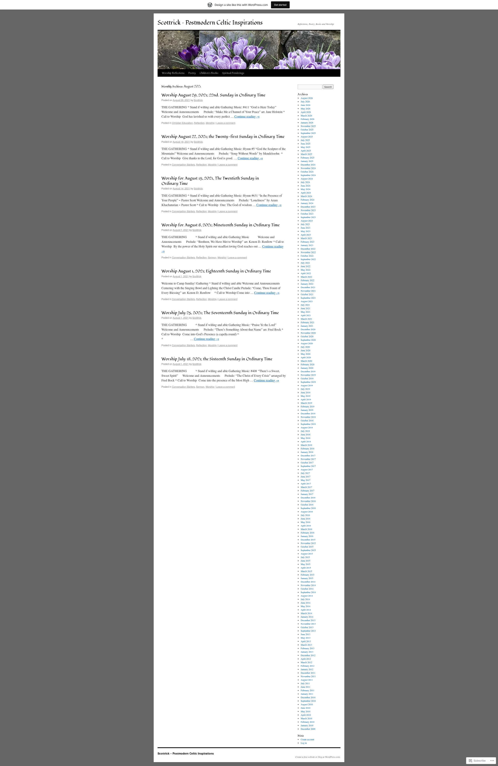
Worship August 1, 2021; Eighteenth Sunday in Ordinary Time (216, 271)
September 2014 (308, 592)
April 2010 (306, 714)
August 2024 (307, 178)
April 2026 (306, 112)
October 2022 (307, 255)
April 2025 (306, 150)
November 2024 (308, 168)
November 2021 (308, 290)
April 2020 (306, 357)
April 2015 (306, 567)
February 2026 (307, 119)
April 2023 (306, 234)
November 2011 (308, 676)
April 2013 (306, 641)
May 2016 (305, 522)
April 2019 (306, 399)
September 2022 (308, 259)
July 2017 (305, 473)
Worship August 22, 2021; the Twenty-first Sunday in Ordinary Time (222, 136)
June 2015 (305, 560)
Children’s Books (209, 73)
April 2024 (306, 192)
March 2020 (306, 360)
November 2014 (308, 585)
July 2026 (305, 101)
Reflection (199, 122)
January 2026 (307, 122)
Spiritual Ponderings (233, 73)
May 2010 (305, 711)
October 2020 (307, 336)
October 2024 (307, 171)
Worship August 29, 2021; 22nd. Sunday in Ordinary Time (213, 95)
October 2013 (307, 627)
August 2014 (307, 595)
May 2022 (305, 269)
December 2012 (308, 655)
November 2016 (308, 501)
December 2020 (308, 329)
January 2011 (307, 693)
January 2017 (307, 494)
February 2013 (307, 648)
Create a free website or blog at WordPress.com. (317, 756)
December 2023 (308, 206)
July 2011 (305, 683)
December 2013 (308, 620)
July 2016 (305, 515)
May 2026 (305, 108)
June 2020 (305, 350)
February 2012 (307, 665)
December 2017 (308, 455)
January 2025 (307, 161)
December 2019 (308, 371)
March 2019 (306, 402)
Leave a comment (225, 122)
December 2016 (308, 497)
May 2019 (305, 395)
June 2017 (305, 476)
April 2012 (306, 658)
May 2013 (305, 637)
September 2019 (308, 381)
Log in (304, 742)
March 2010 (306, 718)
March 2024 (306, 196)
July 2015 (305, 557)
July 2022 (305, 262)
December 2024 (308, 164)
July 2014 (305, 599)
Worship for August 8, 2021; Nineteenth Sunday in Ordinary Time (220, 225)
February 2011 (307, 690)
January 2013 (307, 651)
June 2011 (305, 686)
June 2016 (305, 518)
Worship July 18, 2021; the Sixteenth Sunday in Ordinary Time (216, 359)
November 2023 (308, 210)
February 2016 (307, 532)
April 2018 (306, 441)
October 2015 (307, 546)
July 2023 (305, 224)
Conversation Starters (183, 164)
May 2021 (305, 311)
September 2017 (308, 466)
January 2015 (307, 578)
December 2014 (308, 581)
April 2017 (306, 483)
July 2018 (305, 430)
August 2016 (307, 511)
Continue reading (247, 116)
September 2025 (308, 133)
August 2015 (307, 553)
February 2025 (307, 157)
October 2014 (307, 588)
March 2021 (306, 318)
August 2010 (307, 704)
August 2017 (307, 469)
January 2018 (307, 451)
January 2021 (307, 325)
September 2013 (308, 630)
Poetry (192, 73)
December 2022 (308, 248)
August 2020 (307, 343)
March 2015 (306, 571)
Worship (210, 122)
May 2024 (305, 189)
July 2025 (305, 140)
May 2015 (305, 564)
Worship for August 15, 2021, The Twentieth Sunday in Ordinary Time (210, 180)
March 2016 (306, 529)
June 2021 (305, 308)
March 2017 (306, 487)
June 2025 (305, 143)
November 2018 (308, 416)
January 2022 (307, 283)
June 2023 (305, 227)
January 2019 (307, 409)
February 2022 (307, 280)
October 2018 (307, 420)
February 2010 (307, 721)
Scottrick (198, 100)
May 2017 (305, 480)
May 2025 (305, 147)
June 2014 (305, 602)
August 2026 (307, 97)
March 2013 (306, 644)
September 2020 (308, 339)
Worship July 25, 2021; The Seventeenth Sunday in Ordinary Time (220, 313)
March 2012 (306, 662)
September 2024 (308, 175)
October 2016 (307, 504)
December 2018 (308, 413)
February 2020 (307, 364)
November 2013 (308, 623)
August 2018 (307, 427)
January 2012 (307, 669)
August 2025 (307, 136)
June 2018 (305, 434)
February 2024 (307, 199)
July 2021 (305, 304)
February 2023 (307, 241)
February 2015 (307, 574)
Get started (280, 4)
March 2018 (306, 444)
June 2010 (305, 707)
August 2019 (307, 385)
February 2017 (307, 490)
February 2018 (307, 448)
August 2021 (307, 301)
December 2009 (308, 728)
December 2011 (308, 672)
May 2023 (305, 231)
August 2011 (307, 679)
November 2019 (308, 374)
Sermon (212, 257)
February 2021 (307, 322)
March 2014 (306, 613)
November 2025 (308, 126)
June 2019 (305, 392)
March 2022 (306, 276)
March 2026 (306, 115)
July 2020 (305, 346)
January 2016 (307, 536)
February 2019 (307, 406)
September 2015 (308, 550)
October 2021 (307, 294)
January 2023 (307, 245)
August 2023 (307, 220)
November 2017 (308, 458)
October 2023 (307, 213)
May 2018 (305, 437)
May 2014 (305, 606)
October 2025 (307, 129)
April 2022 (306, 273)
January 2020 (307, 367)
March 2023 (306, 238)
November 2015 (308, 543)
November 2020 (308, 332)
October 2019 (307, 378)
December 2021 (308, 287)
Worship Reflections (173, 73)
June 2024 (305, 185)
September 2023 (308, 217)
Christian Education (182, 122)
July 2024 (305, 182)
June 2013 (305, 634)
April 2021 (306, 315)
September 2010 (308, 700)
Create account (307, 739)
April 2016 (306, 525)
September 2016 (308, 508)
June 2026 (305, 105)
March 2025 (306, 154)
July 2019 (305, 388)
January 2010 (307, 725)
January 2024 (307, 203)
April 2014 (306, 609)
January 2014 (307, 616)
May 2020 (305, 353)
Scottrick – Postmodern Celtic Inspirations (210, 23)
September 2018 (308, 423)
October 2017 (307, 462)
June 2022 (305, 266)
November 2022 (308, 252)
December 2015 (308, 539)
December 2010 (308, 697)
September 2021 (308, 297)
